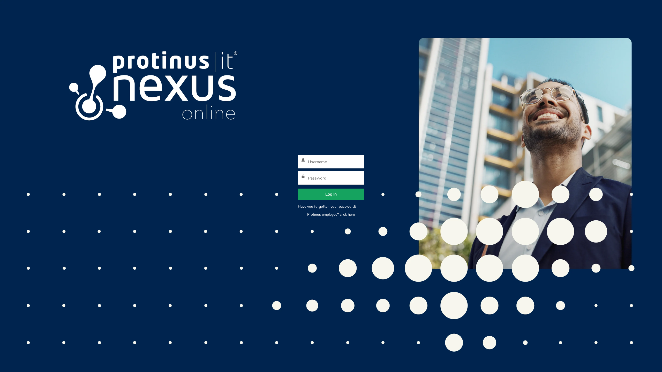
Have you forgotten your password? (327, 206)
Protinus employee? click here (331, 214)
